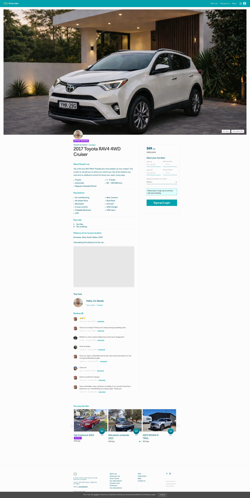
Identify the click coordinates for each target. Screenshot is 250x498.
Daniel (84, 145)
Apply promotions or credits (157, 179)
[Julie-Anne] (75, 319)
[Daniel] (78, 302)
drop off (149, 170)
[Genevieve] (75, 347)
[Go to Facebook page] (167, 473)
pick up (149, 162)
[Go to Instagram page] (170, 473)
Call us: (80, 487)
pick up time (167, 161)
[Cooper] (75, 338)
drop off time (167, 170)
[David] (75, 368)
